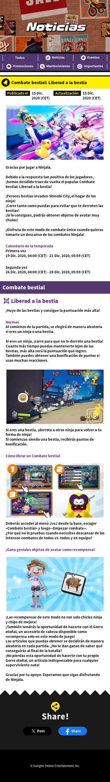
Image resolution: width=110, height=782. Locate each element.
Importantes (93, 66)
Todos (20, 58)
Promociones (23, 66)
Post (41, 730)
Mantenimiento (58, 66)
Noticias (58, 57)
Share (76, 730)
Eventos (93, 57)
